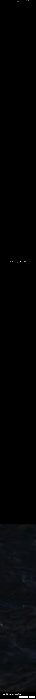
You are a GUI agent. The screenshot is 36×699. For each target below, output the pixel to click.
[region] (18, 695)
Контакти (28, 0)
